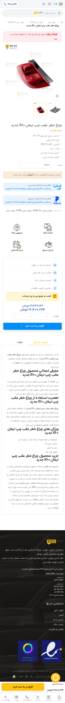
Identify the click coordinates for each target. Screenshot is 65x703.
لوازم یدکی (51, 22)
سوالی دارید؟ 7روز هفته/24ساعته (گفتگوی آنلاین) (42, 569)
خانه (61, 22)
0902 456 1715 (58, 592)
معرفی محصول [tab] (40, 342)
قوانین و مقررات (56, 629)
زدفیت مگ (58, 624)
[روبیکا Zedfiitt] (61, 4)
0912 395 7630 (58, 589)
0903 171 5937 (58, 580)
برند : (59, 164)
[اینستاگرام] (49, 4)
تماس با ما (58, 619)
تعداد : (56, 316)
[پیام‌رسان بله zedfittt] (55, 4)
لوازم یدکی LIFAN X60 (16, 22)
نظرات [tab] (20, 342)
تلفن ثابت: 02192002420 (54, 574)
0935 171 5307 (58, 587)
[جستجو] (59, 13)
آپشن (61, 615)
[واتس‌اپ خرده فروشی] (44, 4)
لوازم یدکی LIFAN (36, 22)
